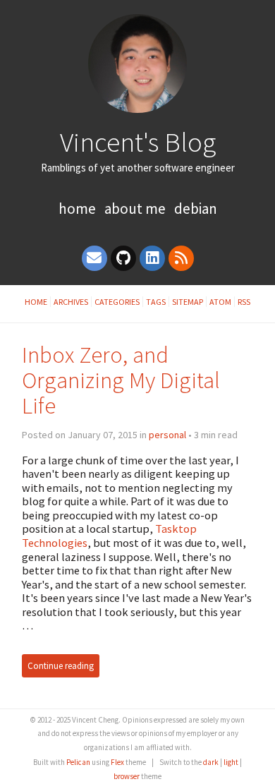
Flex (117, 762)
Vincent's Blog (138, 141)
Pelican (78, 762)
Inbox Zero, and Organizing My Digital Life (121, 380)
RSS (244, 301)
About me (135, 208)
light (231, 762)
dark (211, 762)
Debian (195, 208)
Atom (220, 301)
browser (127, 776)
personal (167, 434)
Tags (156, 301)
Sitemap (187, 301)
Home (77, 208)
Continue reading (61, 666)
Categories (117, 301)
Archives (71, 301)
